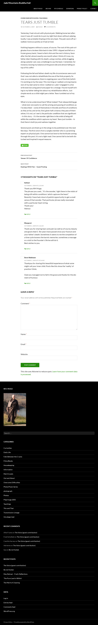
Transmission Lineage (11, 513)
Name (24, 334)
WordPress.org (9, 611)
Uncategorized (9, 517)
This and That (9, 508)
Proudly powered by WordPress (24, 622)
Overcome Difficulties (30, 18)
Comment (25, 303)
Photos (6, 495)
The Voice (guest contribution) (26, 533)
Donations (70, 8)
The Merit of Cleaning (12, 583)
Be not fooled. (14, 550)
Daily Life (7, 452)
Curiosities (8, 448)
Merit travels (8, 474)
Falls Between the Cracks (13, 457)
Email (23, 344)
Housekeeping (9, 465)
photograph (8, 491)
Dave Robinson (30, 258)
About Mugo (38, 8)
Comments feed (9, 607)
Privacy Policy (82, 8)
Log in (6, 598)
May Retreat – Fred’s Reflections (15, 574)
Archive (48, 8)
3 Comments (50, 27)
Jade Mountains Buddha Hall (17, 3)
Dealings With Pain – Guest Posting (34, 165)
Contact (93, 8)
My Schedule (58, 8)
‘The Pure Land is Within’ (13, 578)
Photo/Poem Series (11, 487)
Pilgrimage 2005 (10, 500)
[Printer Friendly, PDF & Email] (25, 145)
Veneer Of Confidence (29, 156)
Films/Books (8, 461)
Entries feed (8, 603)
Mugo (40, 27)
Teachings (43, 18)
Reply (28, 214)
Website (24, 354)
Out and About (9, 478)
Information (8, 470)
